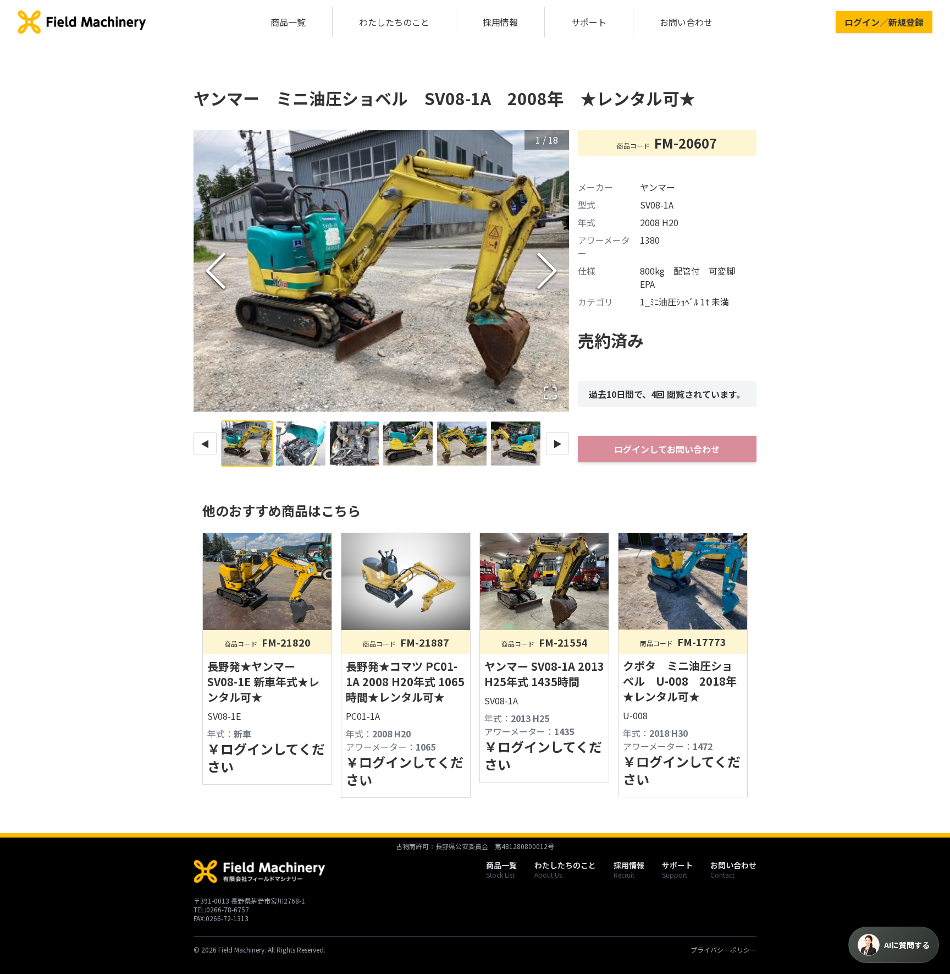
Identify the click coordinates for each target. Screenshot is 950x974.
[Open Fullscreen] (550, 393)
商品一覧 (288, 22)
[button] (381, 271)
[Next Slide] (547, 270)
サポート (588, 22)
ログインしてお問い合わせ (667, 449)
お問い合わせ (686, 22)
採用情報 (500, 22)
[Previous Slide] (216, 270)
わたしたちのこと (394, 22)
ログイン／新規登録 (884, 22)
